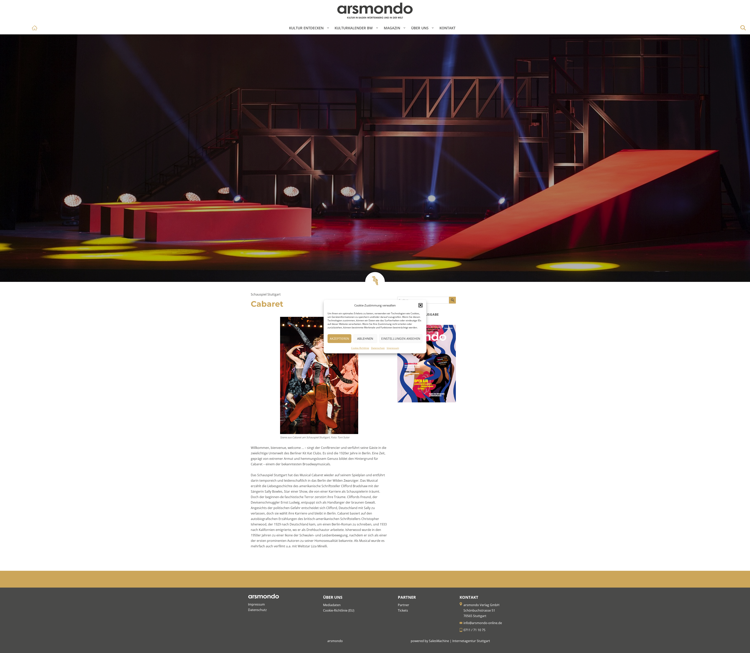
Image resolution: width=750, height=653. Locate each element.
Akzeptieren (339, 338)
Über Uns (420, 28)
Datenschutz (378, 348)
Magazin (392, 28)
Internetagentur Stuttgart (471, 641)
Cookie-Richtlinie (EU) (338, 610)
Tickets (403, 610)
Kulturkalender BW (354, 28)
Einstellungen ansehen (400, 338)
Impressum (393, 348)
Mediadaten (332, 605)
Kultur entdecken (306, 28)
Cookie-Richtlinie (360, 348)
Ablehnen (365, 338)
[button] (420, 305)
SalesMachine (439, 641)
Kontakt (447, 28)
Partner (403, 605)
